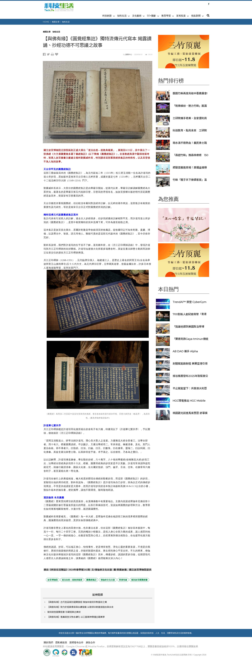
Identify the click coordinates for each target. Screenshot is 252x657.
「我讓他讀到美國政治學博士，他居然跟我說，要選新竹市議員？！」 (190, 326)
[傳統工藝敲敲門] (183, 51)
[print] (53, 55)
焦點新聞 (196, 15)
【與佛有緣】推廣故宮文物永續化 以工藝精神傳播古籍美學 (76, 617)
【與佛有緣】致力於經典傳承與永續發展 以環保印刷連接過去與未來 (80, 607)
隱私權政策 (61, 642)
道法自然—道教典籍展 (72, 580)
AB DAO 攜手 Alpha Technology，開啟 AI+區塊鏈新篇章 (189, 351)
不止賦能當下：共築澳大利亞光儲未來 (190, 388)
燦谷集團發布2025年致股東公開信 (190, 375)
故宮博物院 (53, 580)
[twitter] (49, 55)
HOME (46, 22)
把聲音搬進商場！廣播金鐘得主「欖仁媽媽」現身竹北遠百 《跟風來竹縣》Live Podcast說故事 (190, 167)
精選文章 (56, 22)
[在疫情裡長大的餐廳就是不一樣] (183, 225)
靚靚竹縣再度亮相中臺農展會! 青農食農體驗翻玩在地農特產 (190, 93)
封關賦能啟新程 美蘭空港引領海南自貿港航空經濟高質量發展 (190, 363)
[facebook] (45, 55)
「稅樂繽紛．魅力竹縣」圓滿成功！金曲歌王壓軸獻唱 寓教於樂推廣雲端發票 (190, 105)
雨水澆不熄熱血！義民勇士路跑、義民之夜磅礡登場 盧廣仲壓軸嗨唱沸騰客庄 (190, 142)
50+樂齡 (151, 15)
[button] (208, 15)
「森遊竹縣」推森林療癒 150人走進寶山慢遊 (190, 155)
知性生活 (122, 15)
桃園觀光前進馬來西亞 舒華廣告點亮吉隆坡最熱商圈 (190, 413)
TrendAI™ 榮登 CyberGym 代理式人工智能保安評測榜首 (190, 301)
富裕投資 (181, 15)
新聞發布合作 (76, 642)
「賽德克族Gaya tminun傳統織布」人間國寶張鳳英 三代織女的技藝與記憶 (190, 338)
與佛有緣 (123, 580)
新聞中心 (128, 54)
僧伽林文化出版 (108, 580)
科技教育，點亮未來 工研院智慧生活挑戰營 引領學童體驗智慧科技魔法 (190, 130)
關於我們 (48, 642)
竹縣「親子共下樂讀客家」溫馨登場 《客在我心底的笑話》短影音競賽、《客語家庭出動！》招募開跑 (190, 179)
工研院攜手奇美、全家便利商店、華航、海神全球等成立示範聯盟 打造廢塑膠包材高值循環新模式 (190, 118)
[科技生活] (59, 9)
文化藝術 (136, 15)
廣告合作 (90, 642)
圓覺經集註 (91, 580)
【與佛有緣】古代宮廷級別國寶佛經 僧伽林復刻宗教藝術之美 (77, 602)
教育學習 (166, 15)
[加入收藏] (57, 55)
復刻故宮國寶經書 (139, 580)
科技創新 (107, 15)
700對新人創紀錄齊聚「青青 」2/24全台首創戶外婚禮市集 (190, 314)
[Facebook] (208, 4)
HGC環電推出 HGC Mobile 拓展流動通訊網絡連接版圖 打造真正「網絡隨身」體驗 (190, 400)
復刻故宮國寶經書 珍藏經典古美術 (64, 612)
